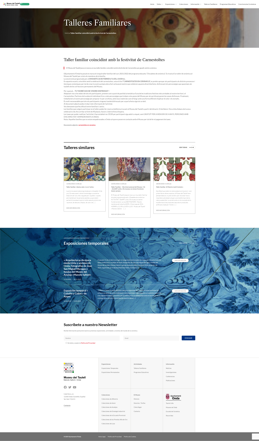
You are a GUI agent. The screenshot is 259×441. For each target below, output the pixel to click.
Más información (73, 208)
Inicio (152, 4)
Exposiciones (170, 4)
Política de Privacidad (88, 343)
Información (195, 4)
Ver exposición (180, 260)
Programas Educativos (228, 4)
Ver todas (183, 147)
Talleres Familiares (210, 4)
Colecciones (183, 4)
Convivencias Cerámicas (247, 4)
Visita (159, 4)
